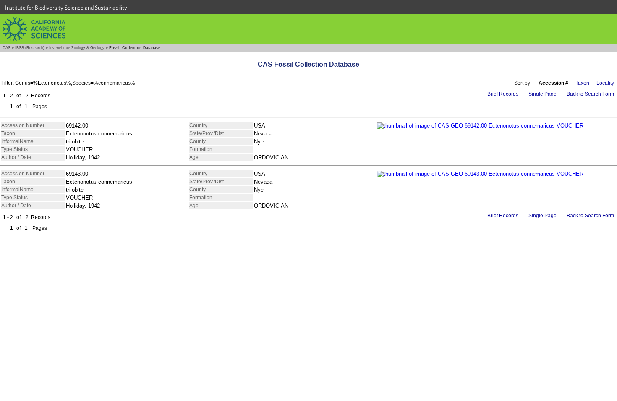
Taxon (582, 83)
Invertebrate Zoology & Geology (77, 48)
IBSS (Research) (29, 48)
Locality (605, 83)
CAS (6, 48)
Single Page (542, 94)
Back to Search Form (590, 94)
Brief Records (502, 94)
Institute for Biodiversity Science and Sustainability (66, 7)
